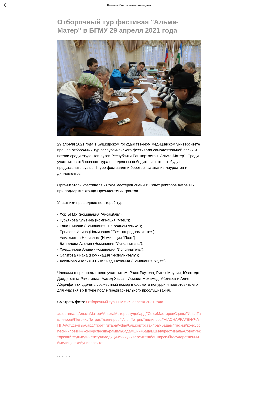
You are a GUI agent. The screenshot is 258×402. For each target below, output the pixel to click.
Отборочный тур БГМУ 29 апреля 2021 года (124, 302)
